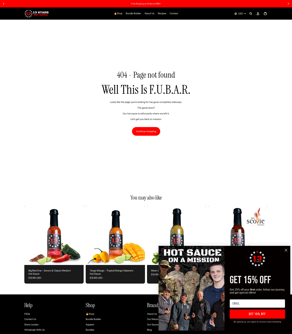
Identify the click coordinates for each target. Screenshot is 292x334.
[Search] (250, 13)
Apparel (90, 324)
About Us (152, 313)
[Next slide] (288, 3)
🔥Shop (90, 313)
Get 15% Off (257, 314)
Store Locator (31, 324)
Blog (149, 329)
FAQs (27, 313)
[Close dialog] (286, 250)
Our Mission (153, 319)
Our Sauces (153, 324)
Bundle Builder (93, 319)
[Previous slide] (3, 3)
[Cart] (265, 13)
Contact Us (30, 319)
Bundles (90, 329)
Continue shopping (146, 131)
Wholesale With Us (34, 329)
